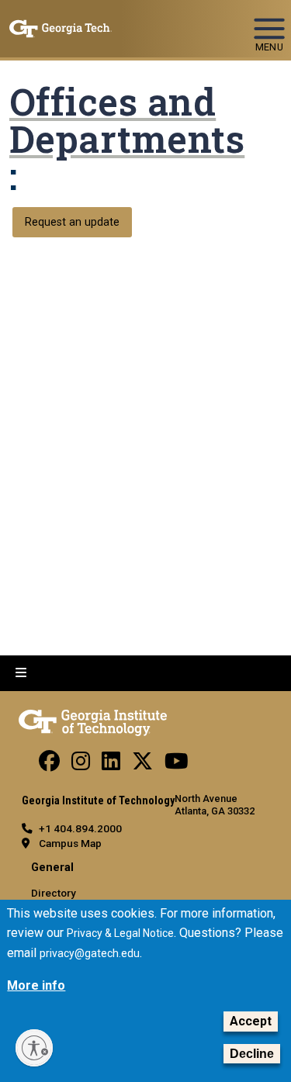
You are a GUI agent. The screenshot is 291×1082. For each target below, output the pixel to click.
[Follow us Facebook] (49, 765)
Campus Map (70, 843)
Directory (53, 893)
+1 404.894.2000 (80, 828)
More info (36, 985)
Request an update (72, 222)
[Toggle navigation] (269, 21)
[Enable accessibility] (34, 1047)
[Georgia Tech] (93, 720)
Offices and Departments (126, 120)
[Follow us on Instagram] (80, 765)
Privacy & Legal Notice (120, 933)
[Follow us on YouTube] (177, 765)
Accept (251, 1021)
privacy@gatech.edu (90, 953)
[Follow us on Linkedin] (111, 765)
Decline (252, 1053)
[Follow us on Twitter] (142, 765)
